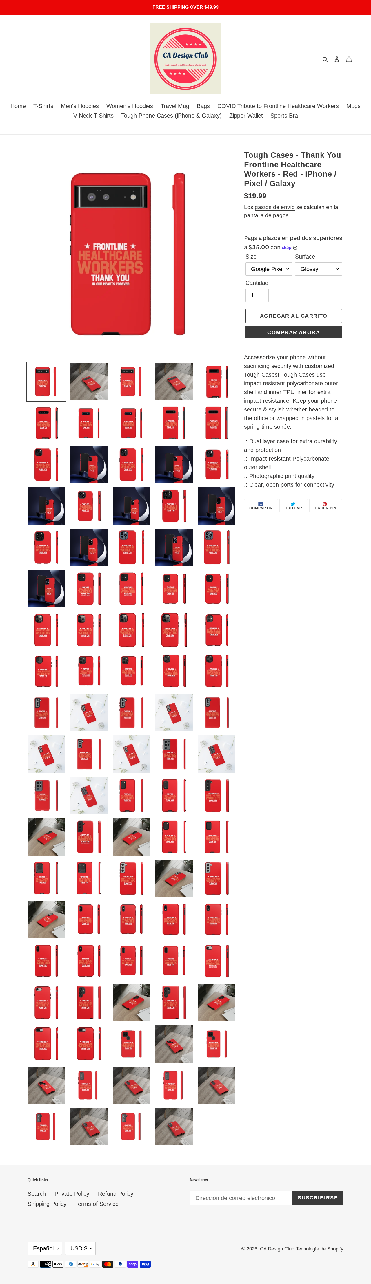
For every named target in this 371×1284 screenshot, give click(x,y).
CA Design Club (277, 1249)
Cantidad (256, 283)
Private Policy (71, 1193)
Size (251, 256)
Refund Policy (115, 1193)
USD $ (78, 1248)
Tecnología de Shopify (319, 1249)
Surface (305, 256)
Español (43, 1248)
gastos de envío (275, 207)
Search (37, 1193)
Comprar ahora (293, 332)
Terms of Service (97, 1204)
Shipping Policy (47, 1204)
